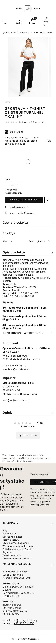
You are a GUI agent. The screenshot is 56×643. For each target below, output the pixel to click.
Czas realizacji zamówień (15, 543)
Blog (4, 530)
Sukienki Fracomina (12, 574)
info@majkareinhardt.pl (16, 400)
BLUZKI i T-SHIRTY (45, 32)
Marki (15, 32)
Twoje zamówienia (11, 555)
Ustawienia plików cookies (16, 558)
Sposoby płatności (12, 536)
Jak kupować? (10, 533)
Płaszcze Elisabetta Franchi (16, 578)
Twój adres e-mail (39, 474)
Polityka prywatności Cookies (17, 549)
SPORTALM (27, 32)
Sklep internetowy (24, 639)
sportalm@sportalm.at (15, 369)
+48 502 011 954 (24, 623)
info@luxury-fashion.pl (24, 620)
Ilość (7, 179)
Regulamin (7, 552)
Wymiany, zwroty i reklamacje (17, 546)
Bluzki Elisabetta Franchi (15, 571)
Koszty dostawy (10, 539)
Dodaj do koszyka (24, 199)
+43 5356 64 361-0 (14, 365)
